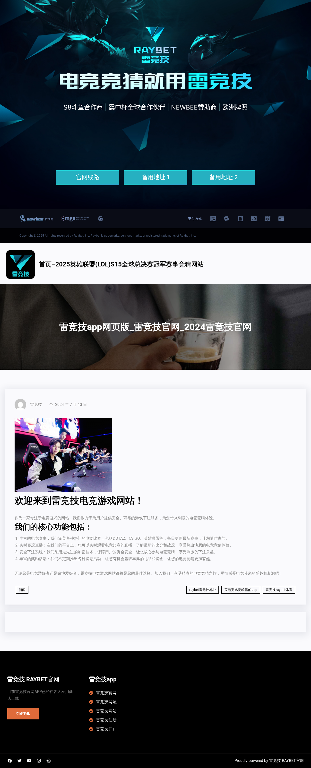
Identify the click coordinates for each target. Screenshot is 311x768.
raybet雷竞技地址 (202, 590)
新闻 (22, 590)
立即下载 (23, 714)
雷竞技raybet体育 (279, 590)
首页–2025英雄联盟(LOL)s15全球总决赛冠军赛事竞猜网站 (121, 264)
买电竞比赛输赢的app (240, 590)
